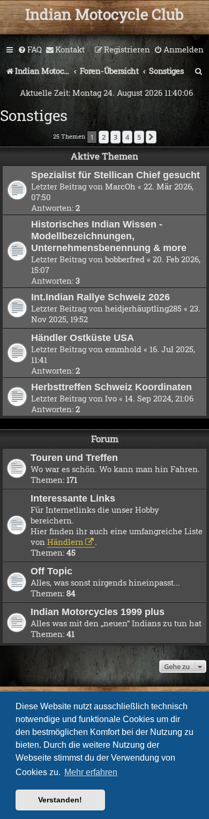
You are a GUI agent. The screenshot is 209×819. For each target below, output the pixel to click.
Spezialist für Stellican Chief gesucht (115, 174)
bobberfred (125, 259)
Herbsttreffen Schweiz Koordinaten (111, 386)
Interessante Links (73, 498)
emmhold (123, 349)
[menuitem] (30, 50)
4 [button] (127, 137)
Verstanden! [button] (60, 799)
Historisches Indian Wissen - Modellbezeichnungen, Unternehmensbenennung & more (108, 235)
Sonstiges (34, 115)
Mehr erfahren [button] (90, 772)
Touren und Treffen (74, 457)
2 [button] (104, 137)
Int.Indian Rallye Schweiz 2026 (100, 296)
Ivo (111, 398)
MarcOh (120, 186)
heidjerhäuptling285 (143, 308)
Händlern (65, 541)
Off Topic (51, 571)
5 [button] (139, 137)
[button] (151, 137)
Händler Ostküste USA (82, 337)
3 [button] (115, 137)
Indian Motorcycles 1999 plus (98, 611)
